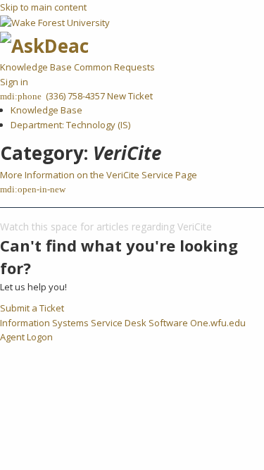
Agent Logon (26, 336)
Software (168, 322)
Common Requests (114, 67)
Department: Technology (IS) (70, 124)
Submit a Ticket (32, 308)
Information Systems (44, 322)
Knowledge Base (37, 67)
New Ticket (130, 95)
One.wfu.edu (218, 322)
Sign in (14, 81)
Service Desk (118, 322)
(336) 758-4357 (74, 95)
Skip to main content (43, 7)
